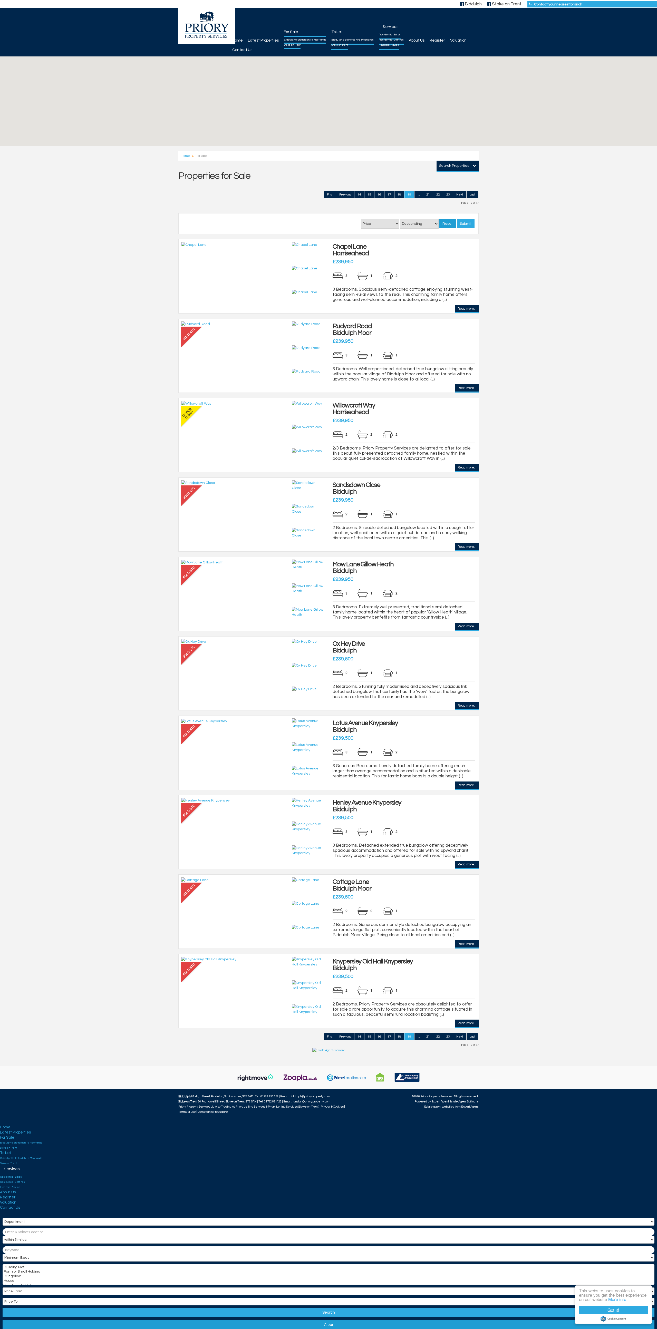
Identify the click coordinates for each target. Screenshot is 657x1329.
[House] (328, 1281)
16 (379, 194)
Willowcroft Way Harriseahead (354, 408)
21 (428, 194)
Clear (328, 1325)
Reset (447, 224)
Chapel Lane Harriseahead (351, 250)
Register (437, 40)
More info (617, 1299)
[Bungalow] (328, 1276)
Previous (345, 194)
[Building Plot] (328, 1267)
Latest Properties (263, 40)
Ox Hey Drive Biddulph (349, 647)
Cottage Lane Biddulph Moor (352, 885)
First (330, 194)
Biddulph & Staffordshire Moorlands (305, 39)
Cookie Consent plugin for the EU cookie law (613, 1319)
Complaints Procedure (213, 1111)
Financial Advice (389, 45)
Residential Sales (390, 34)
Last (472, 194)
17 (389, 194)
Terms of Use (187, 1111)
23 (448, 194)
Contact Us (242, 50)
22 (438, 194)
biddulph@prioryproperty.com (309, 1096)
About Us (416, 40)
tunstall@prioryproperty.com (312, 1101)
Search (328, 1312)
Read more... (467, 309)
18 (399, 194)
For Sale (291, 32)
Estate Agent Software (464, 1101)
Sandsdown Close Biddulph (356, 488)
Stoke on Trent (292, 45)
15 (369, 194)
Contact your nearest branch (558, 4)
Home (237, 40)
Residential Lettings (391, 39)
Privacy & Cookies (332, 1106)
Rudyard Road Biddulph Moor (352, 329)
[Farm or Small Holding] (328, 1272)
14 (359, 194)
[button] (275, 132)
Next (459, 194)
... (419, 194)
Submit (465, 224)
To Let (337, 32)
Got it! (613, 1310)
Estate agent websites (439, 1106)
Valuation (458, 40)
